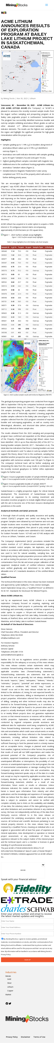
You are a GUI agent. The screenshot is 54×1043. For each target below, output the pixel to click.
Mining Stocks (9, 98)
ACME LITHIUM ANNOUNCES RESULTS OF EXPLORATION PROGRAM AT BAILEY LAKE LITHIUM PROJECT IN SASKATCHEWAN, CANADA (26, 851)
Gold (9, 979)
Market (8, 994)
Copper (10, 990)
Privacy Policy (12, 1037)
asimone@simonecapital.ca (12, 655)
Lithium (33, 98)
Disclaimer (25, 1037)
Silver (9, 983)
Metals (8, 976)
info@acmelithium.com (10, 638)
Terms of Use (39, 1037)
